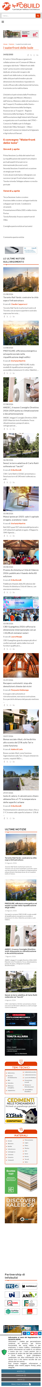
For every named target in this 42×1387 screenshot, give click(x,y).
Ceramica (10, 1157)
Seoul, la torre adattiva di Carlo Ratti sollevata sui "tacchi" (21, 465)
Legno (26, 1143)
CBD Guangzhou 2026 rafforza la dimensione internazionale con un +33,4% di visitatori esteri (19, 629)
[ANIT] (29, 1294)
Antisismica (11, 1073)
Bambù (10, 1146)
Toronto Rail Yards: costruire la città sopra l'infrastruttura (20, 299)
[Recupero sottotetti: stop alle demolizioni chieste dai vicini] (21, 665)
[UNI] (12, 1294)
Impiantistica (11, 1090)
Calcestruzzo (11, 1149)
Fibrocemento (29, 1140)
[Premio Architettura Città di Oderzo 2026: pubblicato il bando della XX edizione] (21, 552)
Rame (26, 1154)
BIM (9, 1080)
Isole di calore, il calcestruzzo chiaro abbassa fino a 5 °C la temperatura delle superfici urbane (20, 799)
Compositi (11, 1160)
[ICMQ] (12, 1303)
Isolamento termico (30, 1075)
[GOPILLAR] (12, 1311)
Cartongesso (11, 1152)
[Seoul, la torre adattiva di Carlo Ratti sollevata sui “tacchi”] (21, 445)
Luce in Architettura (30, 1077)
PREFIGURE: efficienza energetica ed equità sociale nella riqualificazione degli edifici (20, 353)
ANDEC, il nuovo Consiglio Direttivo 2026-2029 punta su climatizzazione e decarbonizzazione (21, 410)
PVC (26, 1151)
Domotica (10, 1083)
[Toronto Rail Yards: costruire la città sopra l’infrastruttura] (21, 279)
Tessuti (27, 1159)
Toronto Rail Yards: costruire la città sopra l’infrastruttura (21, 859)
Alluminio (10, 1143)
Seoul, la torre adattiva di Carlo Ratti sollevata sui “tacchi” (21, 996)
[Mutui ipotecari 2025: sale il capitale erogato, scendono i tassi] (21, 498)
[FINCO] (29, 1303)
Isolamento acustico (30, 1072)
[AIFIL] (29, 1311)
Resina (27, 1156)
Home (5, 44)
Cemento (10, 1154)
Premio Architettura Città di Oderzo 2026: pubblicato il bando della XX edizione (21, 573)
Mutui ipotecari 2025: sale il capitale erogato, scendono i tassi (21, 518)
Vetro (26, 1162)
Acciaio (10, 1141)
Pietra (26, 1145)
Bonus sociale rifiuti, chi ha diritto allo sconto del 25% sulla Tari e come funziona (19, 742)
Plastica (27, 1148)
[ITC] (12, 1286)
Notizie (11, 44)
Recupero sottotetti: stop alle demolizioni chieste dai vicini (17, 685)
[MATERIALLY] (29, 1286)
